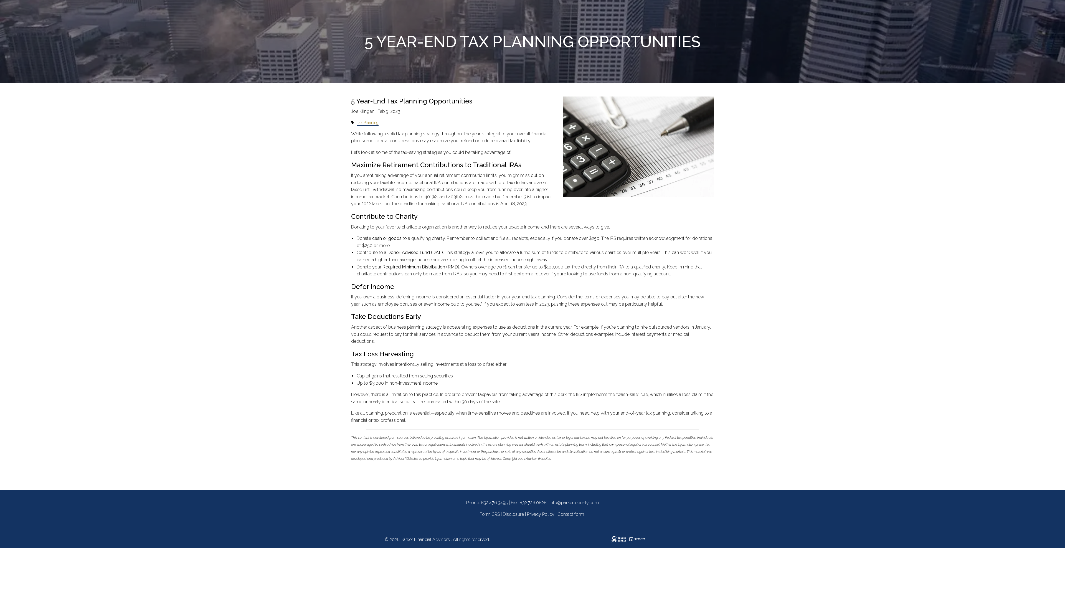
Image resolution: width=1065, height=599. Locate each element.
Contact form (570, 514)
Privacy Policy (540, 514)
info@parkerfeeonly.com (574, 502)
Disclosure (513, 514)
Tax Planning (368, 122)
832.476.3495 (494, 502)
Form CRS (490, 514)
